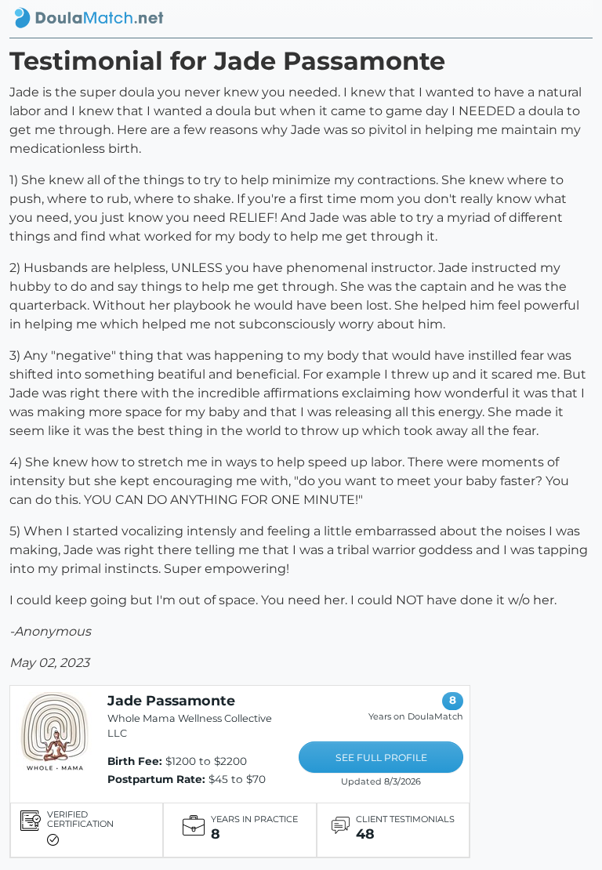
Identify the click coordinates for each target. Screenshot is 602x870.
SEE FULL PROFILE (381, 757)
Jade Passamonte (171, 700)
